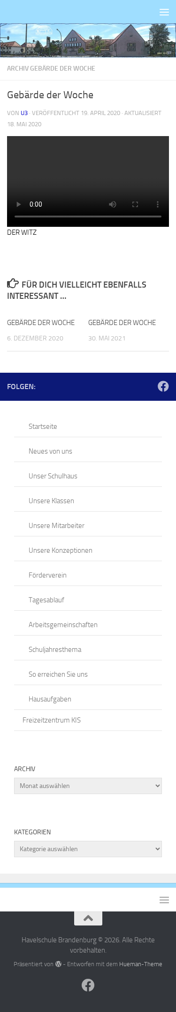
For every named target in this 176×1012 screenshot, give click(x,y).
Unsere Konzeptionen (60, 550)
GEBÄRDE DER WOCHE (41, 322)
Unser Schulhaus (53, 476)
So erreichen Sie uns (58, 674)
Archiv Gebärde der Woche (51, 68)
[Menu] (164, 11)
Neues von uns (50, 451)
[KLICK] (88, 40)
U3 (24, 112)
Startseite (43, 426)
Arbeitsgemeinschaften (63, 625)
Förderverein (48, 575)
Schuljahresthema (55, 649)
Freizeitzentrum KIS (52, 720)
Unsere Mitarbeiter (56, 525)
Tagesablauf (46, 600)
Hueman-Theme (140, 964)
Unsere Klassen (51, 501)
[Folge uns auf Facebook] (163, 386)
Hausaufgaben (50, 699)
